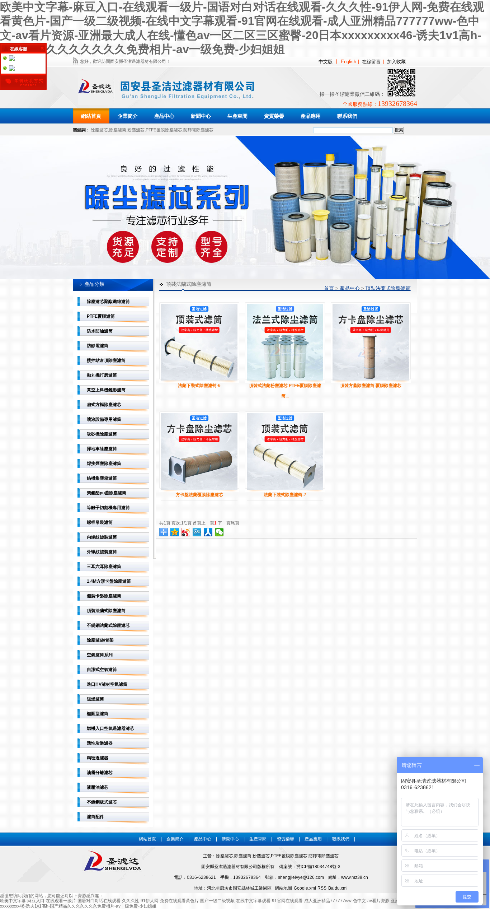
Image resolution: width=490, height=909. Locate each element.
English (348, 61)
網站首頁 (91, 116)
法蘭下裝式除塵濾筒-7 (285, 494)
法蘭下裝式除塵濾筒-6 (199, 385)
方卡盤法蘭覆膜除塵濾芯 (199, 494)
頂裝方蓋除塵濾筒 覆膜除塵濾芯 (370, 385)
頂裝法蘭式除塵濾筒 (388, 288)
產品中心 (350, 288)
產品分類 (94, 284)
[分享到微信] (219, 532)
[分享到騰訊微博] (197, 532)
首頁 (329, 288)
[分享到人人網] (208, 532)
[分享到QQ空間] (174, 532)
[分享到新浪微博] (186, 532)
